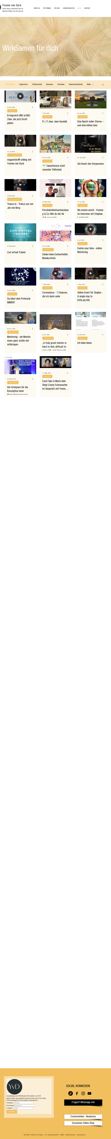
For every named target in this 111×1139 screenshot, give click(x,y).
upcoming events (15, 155)
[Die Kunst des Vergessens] (90, 144)
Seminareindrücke (76, 85)
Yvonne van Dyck (11, 5)
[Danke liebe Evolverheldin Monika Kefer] (55, 232)
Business (49, 85)
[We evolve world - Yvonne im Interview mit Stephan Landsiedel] (90, 188)
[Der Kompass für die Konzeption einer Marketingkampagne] (20, 365)
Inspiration (23, 85)
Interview (60, 85)
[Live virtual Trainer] (20, 232)
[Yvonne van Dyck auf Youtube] (89, 1093)
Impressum (81, 1135)
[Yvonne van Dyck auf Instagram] (83, 1093)
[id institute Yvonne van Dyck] (90, 99)
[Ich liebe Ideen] (90, 321)
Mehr (89, 85)
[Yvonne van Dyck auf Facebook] (77, 1093)
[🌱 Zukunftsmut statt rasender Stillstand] (55, 144)
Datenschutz (70, 1135)
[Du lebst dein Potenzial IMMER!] (20, 277)
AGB (62, 1135)
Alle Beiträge (10, 85)
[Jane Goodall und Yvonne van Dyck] (55, 99)
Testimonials (37, 85)
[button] (103, 85)
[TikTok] (70, 1093)
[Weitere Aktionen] (33, 107)
